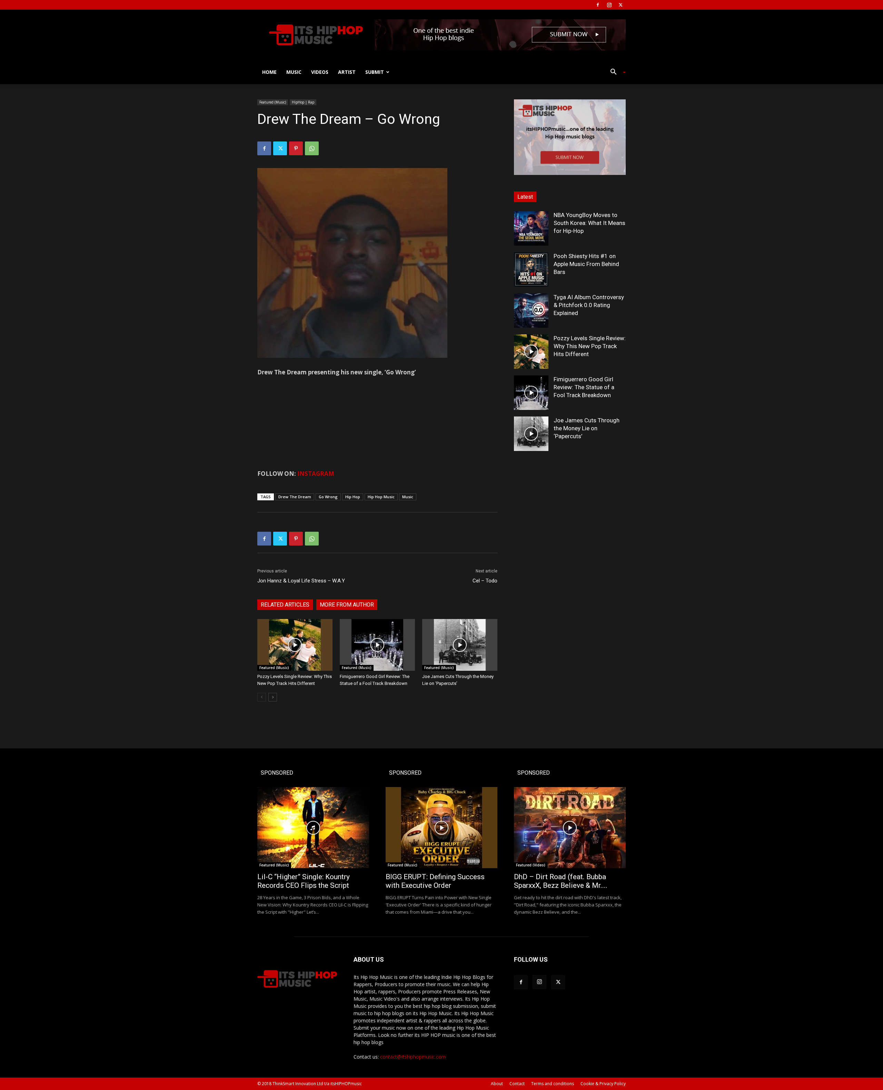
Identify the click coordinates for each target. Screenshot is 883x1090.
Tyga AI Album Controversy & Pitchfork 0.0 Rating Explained (589, 305)
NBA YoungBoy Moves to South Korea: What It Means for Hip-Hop (589, 223)
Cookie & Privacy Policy (603, 1084)
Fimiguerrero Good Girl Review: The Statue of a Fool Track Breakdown (584, 387)
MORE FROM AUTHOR (347, 604)
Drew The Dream (294, 496)
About (497, 1084)
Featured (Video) (530, 865)
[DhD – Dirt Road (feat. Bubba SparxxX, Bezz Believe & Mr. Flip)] (570, 827)
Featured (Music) (272, 102)
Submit (374, 72)
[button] (615, 72)
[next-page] (272, 697)
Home (269, 72)
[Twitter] (620, 5)
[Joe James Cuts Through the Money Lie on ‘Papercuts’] (459, 645)
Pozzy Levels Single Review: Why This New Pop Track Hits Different (590, 346)
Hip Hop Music (381, 496)
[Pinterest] (296, 148)
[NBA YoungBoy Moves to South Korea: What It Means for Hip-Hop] (531, 228)
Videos (319, 72)
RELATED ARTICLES (285, 604)
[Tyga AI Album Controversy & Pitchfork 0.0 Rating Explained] (531, 310)
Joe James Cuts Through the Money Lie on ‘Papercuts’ (586, 428)
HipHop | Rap (303, 102)
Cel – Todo (485, 581)
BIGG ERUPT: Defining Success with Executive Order (435, 881)
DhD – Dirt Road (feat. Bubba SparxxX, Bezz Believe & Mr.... (560, 881)
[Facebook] (598, 5)
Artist (347, 72)
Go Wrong (328, 496)
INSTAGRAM (315, 474)
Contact (517, 1084)
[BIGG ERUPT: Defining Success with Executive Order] (441, 827)
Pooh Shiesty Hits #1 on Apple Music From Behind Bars (586, 264)
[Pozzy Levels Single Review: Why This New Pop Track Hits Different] (295, 645)
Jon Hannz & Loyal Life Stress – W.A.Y (301, 581)
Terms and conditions (552, 1084)
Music (293, 72)
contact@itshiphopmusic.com (413, 1056)
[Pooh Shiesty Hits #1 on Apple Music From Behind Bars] (531, 269)
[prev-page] (261, 697)
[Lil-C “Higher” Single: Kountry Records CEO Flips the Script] (313, 827)
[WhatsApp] (312, 148)
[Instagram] (609, 5)
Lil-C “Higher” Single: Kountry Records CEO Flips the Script (303, 881)
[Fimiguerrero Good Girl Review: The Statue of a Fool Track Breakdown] (377, 645)
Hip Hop (352, 496)
